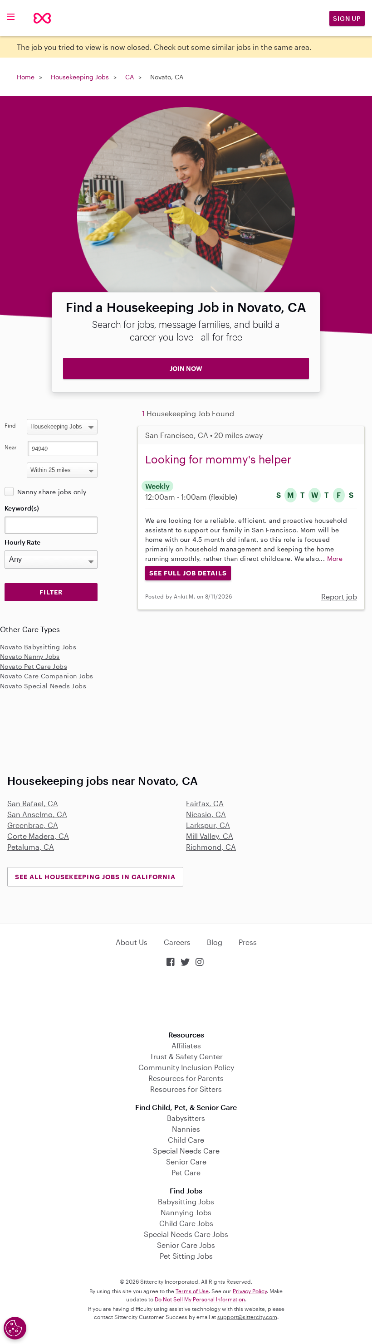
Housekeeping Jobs (80, 77)
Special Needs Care (186, 1150)
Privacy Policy (250, 1291)
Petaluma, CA (30, 846)
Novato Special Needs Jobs (43, 686)
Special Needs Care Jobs (186, 1234)
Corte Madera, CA (38, 836)
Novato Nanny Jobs (30, 656)
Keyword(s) (22, 508)
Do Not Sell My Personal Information (200, 1299)
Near (11, 447)
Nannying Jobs (186, 1212)
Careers (177, 942)
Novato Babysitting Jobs (38, 647)
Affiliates (186, 1045)
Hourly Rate (22, 542)
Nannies (186, 1129)
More (335, 558)
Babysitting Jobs (186, 1201)
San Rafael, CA (32, 803)
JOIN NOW (186, 368)
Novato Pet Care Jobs (33, 666)
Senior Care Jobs (186, 1245)
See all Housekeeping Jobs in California (95, 877)
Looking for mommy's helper (218, 459)
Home (25, 77)
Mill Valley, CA (209, 836)
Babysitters (186, 1118)
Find (10, 425)
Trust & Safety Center (186, 1056)
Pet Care (186, 1172)
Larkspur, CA (208, 825)
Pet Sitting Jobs (186, 1255)
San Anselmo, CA (37, 814)
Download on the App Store (186, 999)
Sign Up (347, 18)
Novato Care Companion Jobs (46, 676)
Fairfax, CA (205, 803)
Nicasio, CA (206, 814)
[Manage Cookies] (15, 1328)
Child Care (186, 1139)
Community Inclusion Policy (186, 1067)
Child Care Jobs (186, 1223)
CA (129, 77)
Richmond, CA (211, 846)
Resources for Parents (186, 1078)
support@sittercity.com (247, 1317)
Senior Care (186, 1161)
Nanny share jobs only (51, 492)
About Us (131, 942)
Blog (214, 942)
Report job (339, 596)
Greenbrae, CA (32, 825)
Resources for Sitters (186, 1089)
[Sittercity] (42, 18)
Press (248, 942)
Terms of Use (192, 1291)
